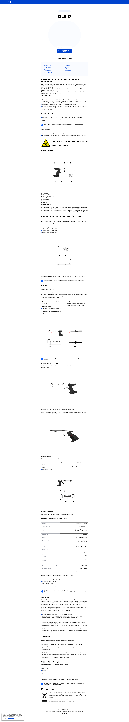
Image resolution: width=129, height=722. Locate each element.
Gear (91, 1)
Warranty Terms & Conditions (50, 711)
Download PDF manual (65, 51)
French (60, 47)
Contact (117, 1)
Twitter (64, 713)
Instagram (66, 713)
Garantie (68, 65)
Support (97, 1)
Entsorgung (68, 70)
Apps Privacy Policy (74, 711)
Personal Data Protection (66, 711)
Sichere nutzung (48, 65)
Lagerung (68, 67)
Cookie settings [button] (5, 718)
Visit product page (96, 7)
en (124, 1)
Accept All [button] (11, 718)
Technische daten (49, 72)
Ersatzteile (68, 69)
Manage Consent (80, 711)
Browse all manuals (34, 7)
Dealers (108, 1)
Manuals (102, 1)
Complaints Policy (58, 711)
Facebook (62, 713)
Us (113, 1)
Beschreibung (48, 67)
